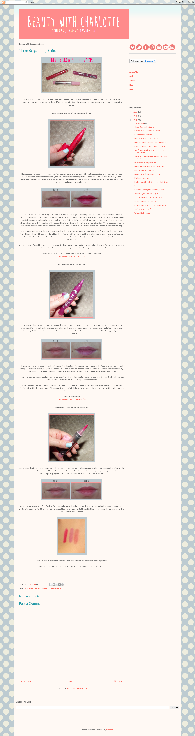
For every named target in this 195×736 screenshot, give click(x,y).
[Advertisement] (144, 240)
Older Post (117, 681)
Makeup (45, 589)
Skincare (132, 81)
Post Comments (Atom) (77, 688)
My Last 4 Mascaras (142, 178)
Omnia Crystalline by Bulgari (146, 194)
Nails (131, 89)
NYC (62, 589)
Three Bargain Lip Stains (144, 127)
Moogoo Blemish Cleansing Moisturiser (151, 205)
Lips (39, 589)
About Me (133, 72)
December (139, 124)
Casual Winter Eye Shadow (145, 201)
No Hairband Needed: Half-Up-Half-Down (151, 182)
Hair (131, 85)
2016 (135, 112)
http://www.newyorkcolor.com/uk (72, 399)
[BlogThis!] (53, 584)
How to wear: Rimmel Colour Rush (148, 186)
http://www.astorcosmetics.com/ (72, 256)
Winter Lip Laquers (142, 213)
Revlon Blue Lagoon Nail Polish (147, 131)
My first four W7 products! (145, 163)
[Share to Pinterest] (62, 584)
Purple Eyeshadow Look (144, 171)
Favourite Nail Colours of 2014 (147, 174)
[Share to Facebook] (59, 584)
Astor (27, 589)
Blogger (109, 730)
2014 (135, 120)
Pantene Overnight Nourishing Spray (149, 190)
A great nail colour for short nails (148, 198)
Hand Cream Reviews (143, 135)
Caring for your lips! (142, 209)
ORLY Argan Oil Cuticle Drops (146, 139)
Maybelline (54, 589)
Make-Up (133, 76)
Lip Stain (33, 589)
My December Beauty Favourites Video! (151, 146)
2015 (135, 116)
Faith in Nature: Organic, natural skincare (151, 142)
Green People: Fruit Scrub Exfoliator (149, 167)
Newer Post (26, 681)
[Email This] (50, 584)
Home (72, 681)
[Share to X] (56, 584)
